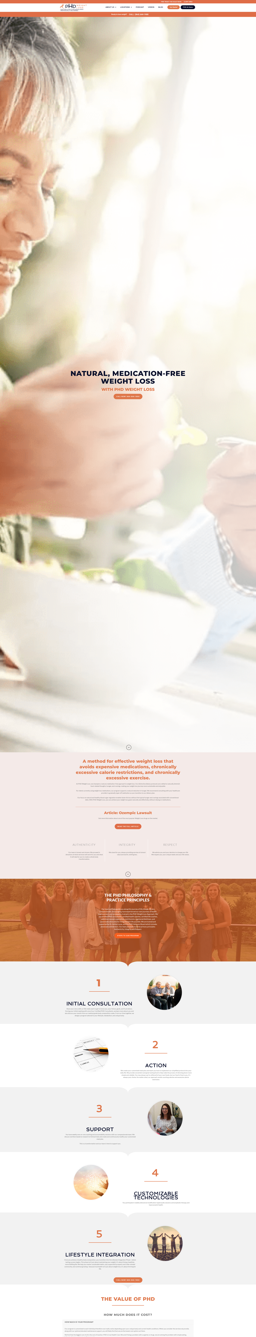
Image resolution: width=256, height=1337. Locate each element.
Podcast (140, 7)
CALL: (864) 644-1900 (138, 14)
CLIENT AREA (188, 1)
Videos (151, 7)
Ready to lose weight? (119, 14)
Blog (160, 7)
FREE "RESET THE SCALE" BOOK (171, 1)
